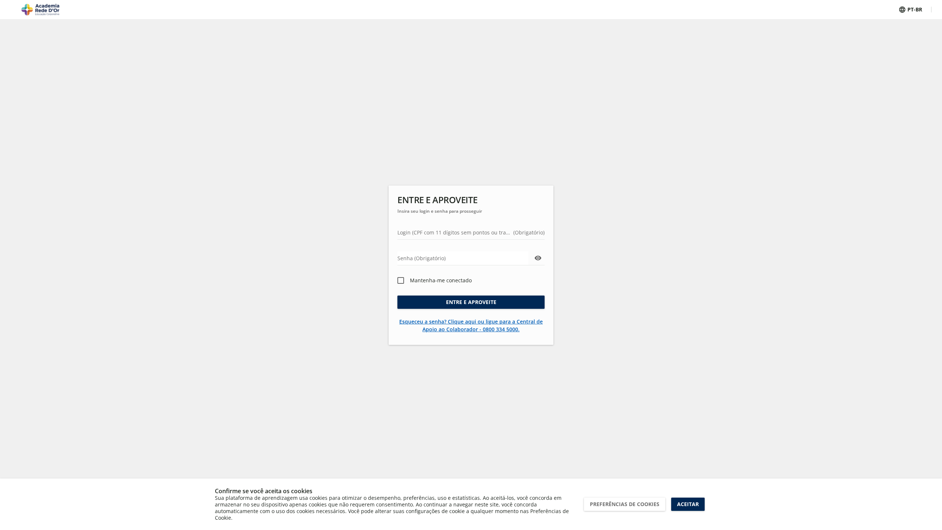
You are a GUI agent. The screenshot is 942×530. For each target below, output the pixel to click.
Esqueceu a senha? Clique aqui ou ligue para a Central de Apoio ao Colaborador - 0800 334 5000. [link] (471, 325)
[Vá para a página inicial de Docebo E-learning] (40, 9)
